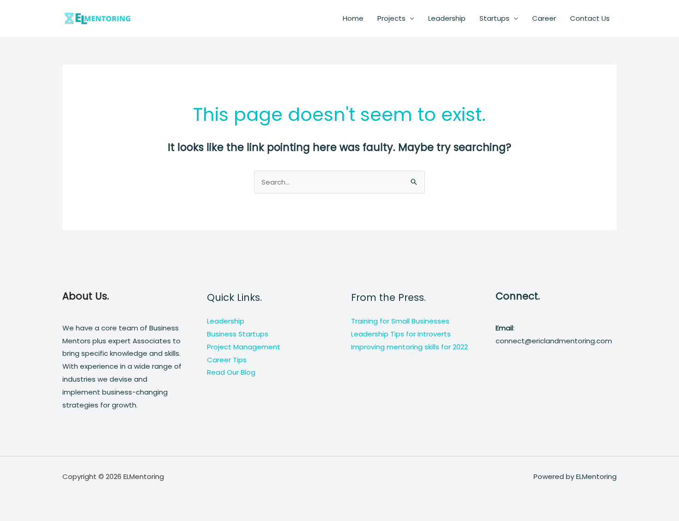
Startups (494, 18)
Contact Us (590, 18)
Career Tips (227, 360)
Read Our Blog (231, 372)
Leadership (447, 18)
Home (353, 18)
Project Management (243, 347)
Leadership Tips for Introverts (401, 334)
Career (544, 18)
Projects (391, 18)
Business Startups (237, 334)
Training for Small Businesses (400, 321)
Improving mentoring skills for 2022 (409, 347)
